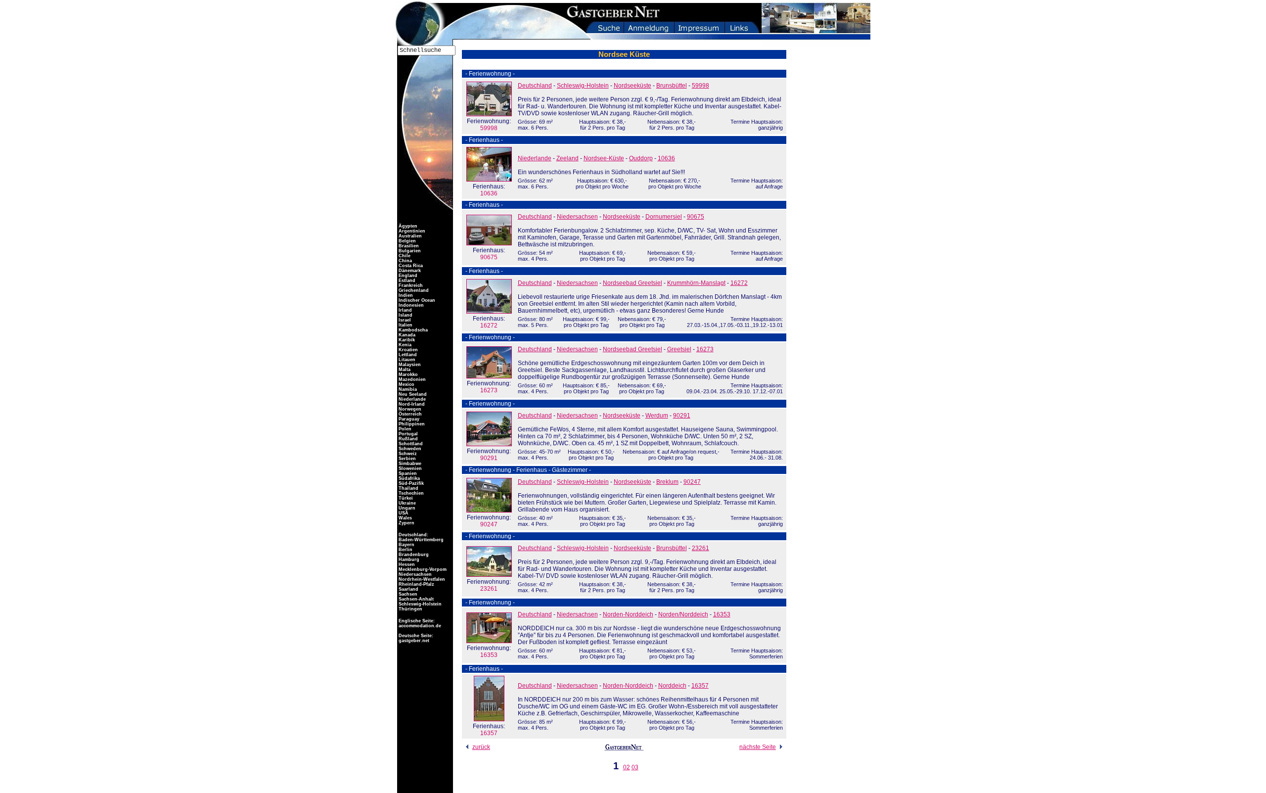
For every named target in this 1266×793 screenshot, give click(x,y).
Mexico (405, 384)
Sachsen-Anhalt (415, 599)
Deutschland (535, 85)
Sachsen (407, 594)
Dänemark (409, 270)
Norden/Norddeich (683, 614)
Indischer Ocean (416, 300)
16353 (489, 651)
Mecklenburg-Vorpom (422, 569)
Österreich (409, 414)
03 (635, 767)
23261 (489, 585)
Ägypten (407, 226)
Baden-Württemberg (420, 539)
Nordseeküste (632, 85)
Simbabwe (409, 463)
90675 (489, 254)
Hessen (406, 564)
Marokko (407, 374)
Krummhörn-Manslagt (696, 283)
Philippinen (411, 423)
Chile (403, 255)
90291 (489, 455)
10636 (489, 190)
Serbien (406, 458)
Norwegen (409, 409)
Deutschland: (413, 534)
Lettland (407, 354)
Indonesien (410, 305)
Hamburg (408, 559)
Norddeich (672, 685)
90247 (489, 521)
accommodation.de (419, 625)
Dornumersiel (663, 216)
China (404, 260)
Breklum (667, 481)
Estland (406, 280)
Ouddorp (641, 158)
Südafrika (408, 478)
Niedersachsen (577, 216)
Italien (404, 325)
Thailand (407, 488)
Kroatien (407, 349)
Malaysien (409, 364)
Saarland (407, 589)
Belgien (406, 240)
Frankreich (410, 285)
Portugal (407, 433)
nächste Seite (757, 747)
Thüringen (409, 608)
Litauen (406, 359)
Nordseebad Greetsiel (632, 283)
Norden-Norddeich (628, 614)
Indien (405, 295)
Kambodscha (412, 329)
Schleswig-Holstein (583, 85)
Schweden (409, 448)
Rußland (407, 438)
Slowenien (409, 468)
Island (404, 315)
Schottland (410, 443)
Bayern (405, 544)
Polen (404, 428)
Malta (403, 369)
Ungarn (406, 508)
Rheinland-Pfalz (415, 584)
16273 (489, 387)
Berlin (404, 549)
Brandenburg (413, 554)
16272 (489, 322)
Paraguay (408, 419)
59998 (489, 125)
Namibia (407, 389)
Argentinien (411, 231)
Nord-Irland (411, 404)
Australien (409, 235)
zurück (481, 747)
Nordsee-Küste (604, 158)
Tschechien (410, 493)
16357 (489, 730)
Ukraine (406, 503)
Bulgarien (409, 250)
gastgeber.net (413, 640)
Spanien (407, 473)
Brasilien (408, 245)
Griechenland (413, 290)
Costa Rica (410, 265)
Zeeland (567, 158)
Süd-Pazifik (410, 483)
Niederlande (534, 158)
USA (402, 513)
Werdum (656, 415)
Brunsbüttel (671, 85)
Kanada (406, 334)
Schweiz (407, 453)
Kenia (404, 344)
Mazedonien (411, 379)
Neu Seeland (412, 394)
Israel (404, 320)
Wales (404, 517)
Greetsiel (679, 349)
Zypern (405, 522)
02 (626, 767)
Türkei (405, 498)
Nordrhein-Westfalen (421, 579)
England (407, 275)
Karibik (406, 339)
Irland (404, 310)
